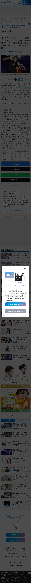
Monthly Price (18, 279)
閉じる (26, 268)
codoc (25, 315)
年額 (24, 279)
